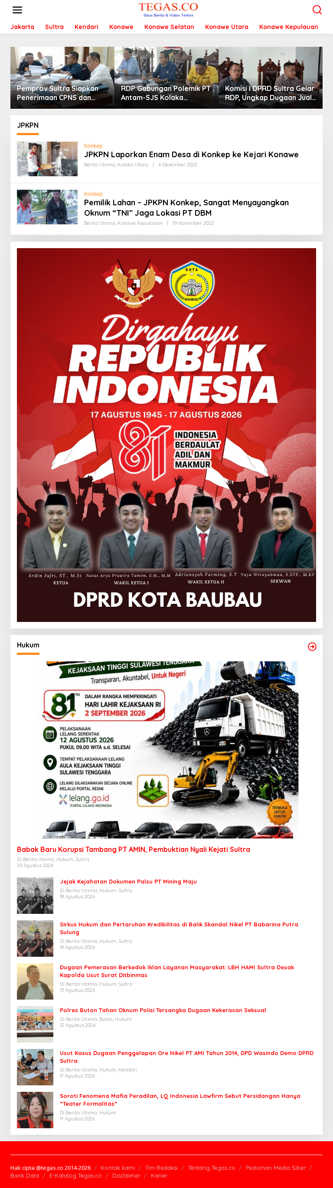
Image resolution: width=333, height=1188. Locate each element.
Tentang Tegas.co (211, 1167)
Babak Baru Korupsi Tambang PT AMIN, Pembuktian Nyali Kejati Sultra (133, 849)
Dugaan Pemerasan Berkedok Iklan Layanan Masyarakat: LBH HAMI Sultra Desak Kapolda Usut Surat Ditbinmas (177, 971)
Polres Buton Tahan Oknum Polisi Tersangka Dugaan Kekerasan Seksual (163, 1010)
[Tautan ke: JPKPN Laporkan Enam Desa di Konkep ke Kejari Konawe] (47, 158)
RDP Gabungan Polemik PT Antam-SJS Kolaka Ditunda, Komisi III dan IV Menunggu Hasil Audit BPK (166, 93)
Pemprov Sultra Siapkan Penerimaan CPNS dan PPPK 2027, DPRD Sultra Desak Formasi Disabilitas (60, 93)
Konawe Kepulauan (140, 223)
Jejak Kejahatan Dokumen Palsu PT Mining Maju (128, 881)
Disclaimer (126, 1175)
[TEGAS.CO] (168, 9)
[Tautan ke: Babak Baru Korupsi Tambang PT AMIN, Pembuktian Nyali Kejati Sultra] (166, 749)
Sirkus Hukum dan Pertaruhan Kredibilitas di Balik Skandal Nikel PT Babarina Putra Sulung (179, 928)
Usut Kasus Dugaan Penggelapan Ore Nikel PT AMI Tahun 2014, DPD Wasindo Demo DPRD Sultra (186, 1056)
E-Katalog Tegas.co (75, 1175)
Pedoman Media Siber (276, 1167)
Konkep (93, 145)
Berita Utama (99, 165)
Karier (159, 1175)
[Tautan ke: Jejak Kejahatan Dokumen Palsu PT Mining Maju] (35, 894)
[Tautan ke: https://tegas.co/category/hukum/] (312, 646)
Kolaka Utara (133, 165)
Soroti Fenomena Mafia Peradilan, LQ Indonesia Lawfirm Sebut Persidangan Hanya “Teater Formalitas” (180, 1099)
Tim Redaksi (161, 1167)
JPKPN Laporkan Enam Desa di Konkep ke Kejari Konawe (191, 154)
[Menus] (17, 10)
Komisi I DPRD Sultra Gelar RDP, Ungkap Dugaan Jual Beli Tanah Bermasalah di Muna (269, 93)
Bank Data (24, 1175)
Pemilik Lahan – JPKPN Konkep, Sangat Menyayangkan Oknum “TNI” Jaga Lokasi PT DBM (186, 207)
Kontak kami (118, 1167)
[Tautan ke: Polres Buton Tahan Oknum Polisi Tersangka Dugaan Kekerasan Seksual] (35, 1023)
